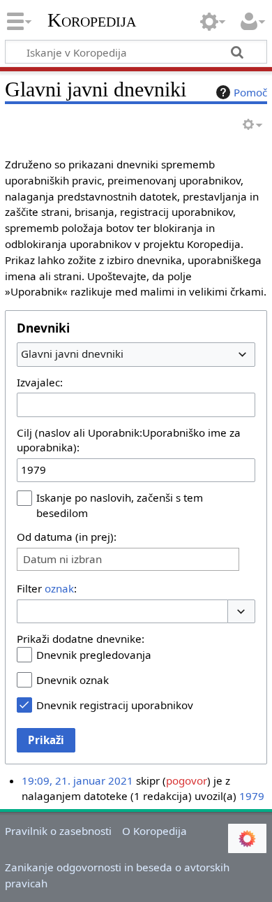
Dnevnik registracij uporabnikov (114, 705)
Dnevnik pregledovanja (93, 655)
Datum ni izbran (62, 559)
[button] (241, 611)
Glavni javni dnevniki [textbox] (72, 354)
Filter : (47, 588)
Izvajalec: (40, 382)
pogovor (186, 780)
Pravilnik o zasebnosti (58, 831)
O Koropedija (154, 831)
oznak (59, 588)
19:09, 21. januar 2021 (77, 780)
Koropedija (91, 20)
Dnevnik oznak (72, 680)
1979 (251, 796)
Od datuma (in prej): (66, 537)
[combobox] (136, 354)
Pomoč (250, 92)
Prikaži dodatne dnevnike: (80, 639)
